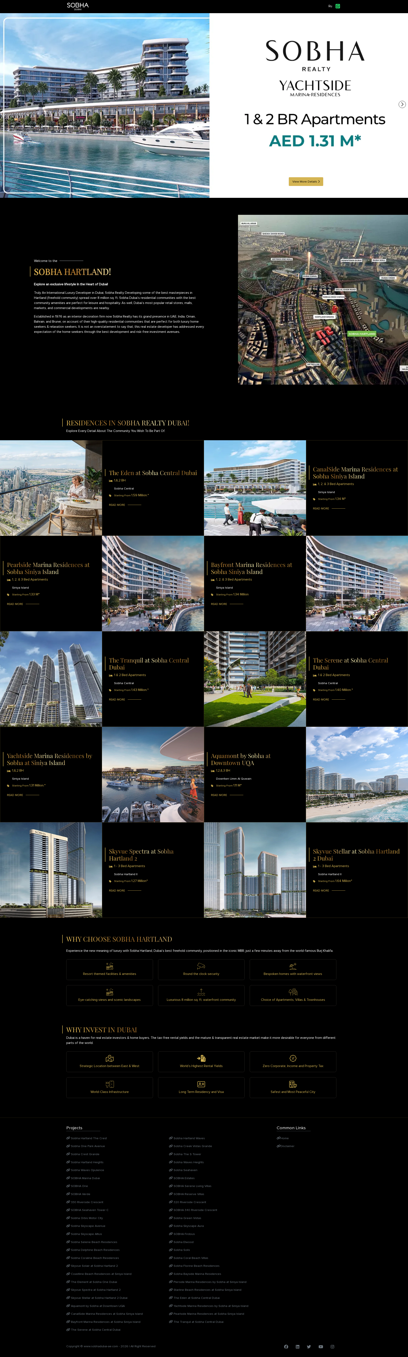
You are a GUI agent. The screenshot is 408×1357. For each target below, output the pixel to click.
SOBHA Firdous (184, 1234)
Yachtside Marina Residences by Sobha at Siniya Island (210, 1306)
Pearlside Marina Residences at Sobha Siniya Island (208, 1314)
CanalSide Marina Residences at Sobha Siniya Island (106, 1314)
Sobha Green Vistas (187, 1218)
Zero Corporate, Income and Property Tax (293, 1066)
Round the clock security (201, 974)
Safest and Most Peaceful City (293, 1092)
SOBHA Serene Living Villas (192, 1186)
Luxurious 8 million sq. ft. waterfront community (201, 1000)
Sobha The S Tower (187, 1154)
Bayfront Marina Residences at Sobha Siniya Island (105, 1322)
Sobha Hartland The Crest (88, 1138)
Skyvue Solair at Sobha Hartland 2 (94, 1266)
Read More (117, 505)
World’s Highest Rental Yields (201, 1066)
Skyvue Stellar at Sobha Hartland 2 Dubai (99, 1298)
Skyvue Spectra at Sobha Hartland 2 (95, 1290)
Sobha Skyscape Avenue (87, 1226)
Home (284, 1138)
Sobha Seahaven (185, 1170)
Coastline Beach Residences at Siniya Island (101, 1274)
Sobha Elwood (183, 1242)
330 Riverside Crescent (86, 1202)
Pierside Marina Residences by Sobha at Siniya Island (209, 1282)
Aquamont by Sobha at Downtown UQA (97, 1306)
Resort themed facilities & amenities (109, 974)
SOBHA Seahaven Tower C (89, 1210)
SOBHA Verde (80, 1194)
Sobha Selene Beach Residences (93, 1242)
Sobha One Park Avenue (87, 1146)
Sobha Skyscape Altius (86, 1234)
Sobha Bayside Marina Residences (197, 1274)
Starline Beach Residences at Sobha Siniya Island (207, 1290)
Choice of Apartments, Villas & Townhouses (293, 1000)
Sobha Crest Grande (84, 1154)
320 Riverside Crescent (189, 1202)
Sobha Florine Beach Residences (196, 1266)
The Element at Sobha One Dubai (93, 1282)
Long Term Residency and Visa (201, 1092)
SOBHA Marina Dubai (85, 1178)
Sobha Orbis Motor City (86, 1218)
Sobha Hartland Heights (86, 1162)
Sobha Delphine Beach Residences (95, 1250)
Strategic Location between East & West (109, 1066)
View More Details (305, 181)
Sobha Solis (181, 1250)
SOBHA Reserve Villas (188, 1194)
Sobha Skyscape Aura (188, 1226)
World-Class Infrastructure (110, 1092)
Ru (330, 6)
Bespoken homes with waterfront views (293, 974)
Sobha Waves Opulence (87, 1170)
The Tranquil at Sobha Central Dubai (198, 1322)
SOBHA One (79, 1186)
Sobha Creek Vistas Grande (192, 1146)
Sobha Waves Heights (188, 1162)
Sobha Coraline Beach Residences (94, 1258)
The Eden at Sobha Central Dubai (196, 1298)
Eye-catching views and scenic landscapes (109, 1000)
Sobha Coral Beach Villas (190, 1258)
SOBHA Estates (184, 1178)
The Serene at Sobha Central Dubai (95, 1330)
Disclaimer (287, 1146)
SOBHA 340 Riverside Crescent (195, 1210)
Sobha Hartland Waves (189, 1138)
